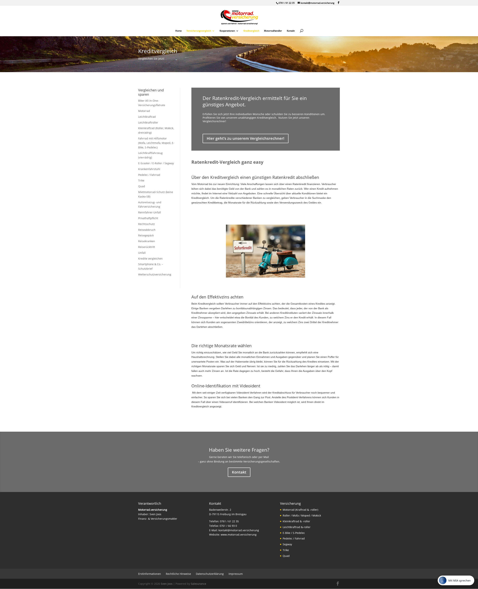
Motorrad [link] (144, 111)
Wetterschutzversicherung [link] (154, 274)
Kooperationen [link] (227, 31)
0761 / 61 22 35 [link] (287, 2)
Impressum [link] (236, 574)
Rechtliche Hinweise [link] (178, 574)
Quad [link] (141, 186)
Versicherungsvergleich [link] (199, 31)
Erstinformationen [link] (149, 574)
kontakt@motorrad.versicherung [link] (238, 530)
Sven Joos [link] (167, 583)
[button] (338, 2)
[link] (239, 16)
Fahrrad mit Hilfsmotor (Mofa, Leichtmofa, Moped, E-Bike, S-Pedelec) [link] (156, 143)
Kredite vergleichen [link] (150, 258)
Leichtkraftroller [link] (148, 122)
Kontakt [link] (291, 31)
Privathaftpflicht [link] (148, 218)
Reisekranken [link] (146, 241)
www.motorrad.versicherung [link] (239, 534)
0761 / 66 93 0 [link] (228, 526)
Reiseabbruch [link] (147, 230)
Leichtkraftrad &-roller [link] (297, 527)
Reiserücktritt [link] (146, 247)
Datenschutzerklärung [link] (210, 574)
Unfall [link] (142, 253)
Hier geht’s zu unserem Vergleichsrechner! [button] (245, 138)
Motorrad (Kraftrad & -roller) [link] (300, 509)
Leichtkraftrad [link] (147, 116)
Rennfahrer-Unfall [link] (149, 212)
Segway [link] (287, 544)
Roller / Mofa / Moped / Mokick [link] (302, 515)
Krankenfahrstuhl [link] (149, 169)
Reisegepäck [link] (146, 235)
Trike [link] (141, 180)
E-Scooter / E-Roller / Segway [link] (156, 163)
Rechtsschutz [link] (146, 224)
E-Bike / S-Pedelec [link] (294, 533)
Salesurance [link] (198, 583)
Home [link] (178, 31)
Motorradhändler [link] (273, 31)
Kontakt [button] (239, 472)
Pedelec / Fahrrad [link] (149, 175)
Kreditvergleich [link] (251, 31)
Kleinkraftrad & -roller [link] (296, 521)
